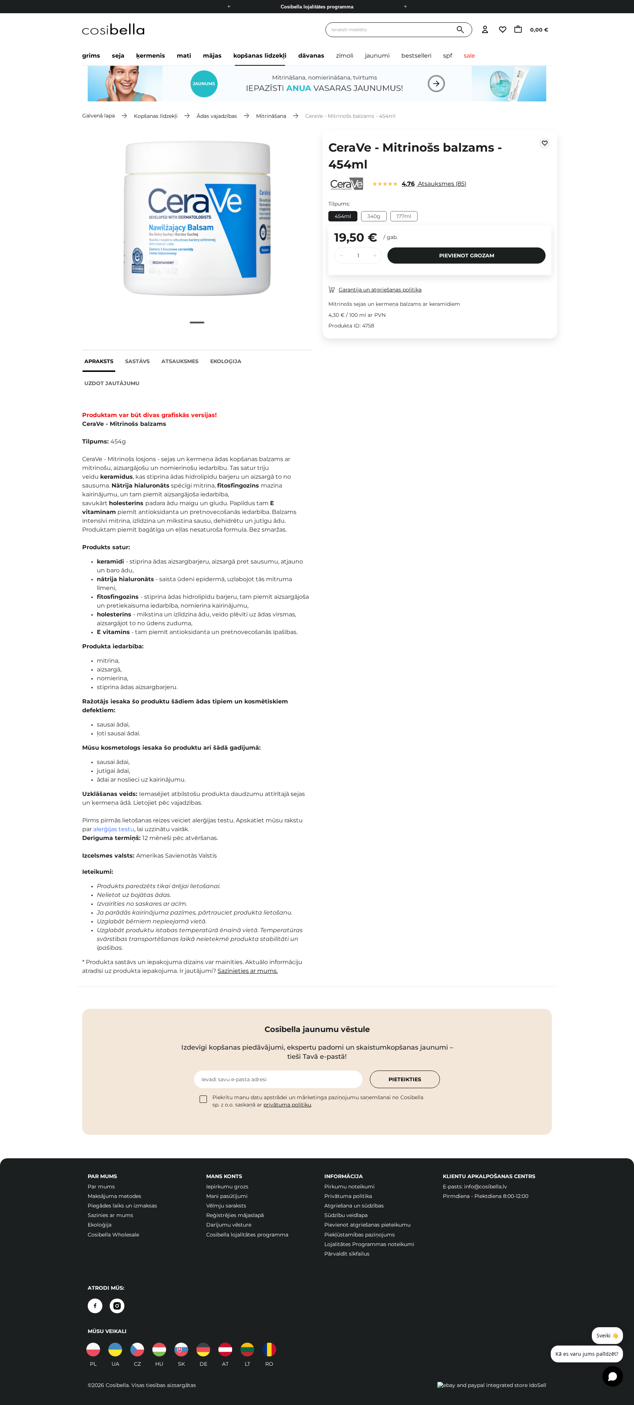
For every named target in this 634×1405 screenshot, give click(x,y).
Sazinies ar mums (110, 1215)
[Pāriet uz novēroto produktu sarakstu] (502, 30)
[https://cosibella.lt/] (247, 1349)
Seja (118, 55)
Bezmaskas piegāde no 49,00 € (317, 7)
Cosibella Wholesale (113, 1234)
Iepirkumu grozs (227, 1186)
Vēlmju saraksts (226, 1205)
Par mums (101, 1186)
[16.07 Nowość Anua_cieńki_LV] (317, 84)
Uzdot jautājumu (111, 383)
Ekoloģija (225, 361)
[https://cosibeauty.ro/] (269, 1349)
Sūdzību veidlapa (346, 1215)
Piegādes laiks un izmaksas (122, 1205)
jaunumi (377, 55)
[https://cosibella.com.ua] (115, 1349)
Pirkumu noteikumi (349, 1186)
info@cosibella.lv (485, 1186)
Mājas (212, 55)
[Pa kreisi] (228, 6)
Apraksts (98, 361)
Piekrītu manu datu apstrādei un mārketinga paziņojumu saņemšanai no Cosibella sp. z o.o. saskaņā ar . (317, 1101)
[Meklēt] (460, 30)
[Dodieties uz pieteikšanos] (485, 30)
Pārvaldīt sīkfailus (346, 1253)
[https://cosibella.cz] (137, 1349)
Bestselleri (416, 55)
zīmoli (344, 55)
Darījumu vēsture (228, 1224)
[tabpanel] (196, 218)
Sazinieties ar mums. (248, 970)
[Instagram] (117, 1306)
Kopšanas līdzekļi (260, 55)
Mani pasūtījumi (227, 1196)
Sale (469, 55)
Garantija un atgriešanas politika (380, 289)
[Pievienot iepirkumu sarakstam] (544, 143)
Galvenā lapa (98, 115)
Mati (184, 55)
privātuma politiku (287, 1104)
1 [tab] (197, 322)
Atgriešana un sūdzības (354, 1205)
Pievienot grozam (466, 255)
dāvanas (311, 55)
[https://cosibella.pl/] (93, 1349)
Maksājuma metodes (114, 1196)
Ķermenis (150, 55)
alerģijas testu (113, 829)
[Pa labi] (405, 6)
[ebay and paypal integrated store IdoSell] (491, 1385)
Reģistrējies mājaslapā (235, 1215)
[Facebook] (95, 1306)
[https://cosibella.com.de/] (225, 1349)
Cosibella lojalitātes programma (247, 1234)
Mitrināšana (271, 115)
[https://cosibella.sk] (181, 1349)
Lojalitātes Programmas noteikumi (369, 1244)
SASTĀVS (137, 361)
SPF (447, 55)
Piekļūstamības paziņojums (359, 1234)
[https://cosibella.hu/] (159, 1349)
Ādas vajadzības (217, 115)
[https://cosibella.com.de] (203, 1349)
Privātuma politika (348, 1196)
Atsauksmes (179, 361)
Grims (91, 55)
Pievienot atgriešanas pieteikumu (367, 1224)
